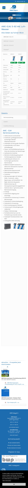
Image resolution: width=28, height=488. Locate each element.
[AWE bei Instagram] (14, 470)
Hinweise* (6, 49)
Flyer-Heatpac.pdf (13, 402)
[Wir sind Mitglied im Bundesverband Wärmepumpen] (14, 459)
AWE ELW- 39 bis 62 (9, 45)
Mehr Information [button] (7, 480)
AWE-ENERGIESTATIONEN (15, 448)
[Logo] (4, 11)
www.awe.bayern (14, 435)
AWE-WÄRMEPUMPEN (14, 442)
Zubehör (6, 121)
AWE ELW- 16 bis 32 (9, 41)
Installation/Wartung (9, 126)
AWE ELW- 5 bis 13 (8, 37)
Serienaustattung (8, 117)
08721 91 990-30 (21, 1)
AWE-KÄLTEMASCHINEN (14, 445)
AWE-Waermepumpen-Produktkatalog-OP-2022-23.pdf (14, 383)
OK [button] (14, 484)
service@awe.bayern (14, 427)
